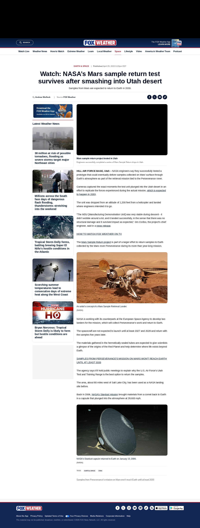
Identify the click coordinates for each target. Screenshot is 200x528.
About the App (22, 516)
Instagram (129, 508)
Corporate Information (115, 516)
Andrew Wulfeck (42, 97)
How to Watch (57, 51)
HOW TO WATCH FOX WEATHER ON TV (99, 234)
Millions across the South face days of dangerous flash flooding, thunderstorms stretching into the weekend (51, 202)
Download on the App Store (161, 508)
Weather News (40, 51)
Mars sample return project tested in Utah (97, 158)
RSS (152, 508)
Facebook (149, 97)
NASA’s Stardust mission (105, 394)
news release (103, 225)
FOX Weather (69, 97)
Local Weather (104, 51)
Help (128, 516)
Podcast (177, 51)
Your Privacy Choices (79, 516)
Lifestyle (128, 51)
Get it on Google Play (176, 508)
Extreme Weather (76, 51)
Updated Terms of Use (54, 516)
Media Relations (97, 516)
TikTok (146, 508)
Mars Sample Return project (96, 242)
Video (139, 51)
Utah (100, 471)
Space (118, 51)
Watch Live (23, 51)
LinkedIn (140, 508)
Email (160, 97)
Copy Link (165, 97)
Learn (91, 51)
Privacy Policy (36, 516)
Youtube (135, 508)
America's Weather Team (157, 51)
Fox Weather (100, 43)
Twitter (154, 97)
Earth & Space (81, 66)
